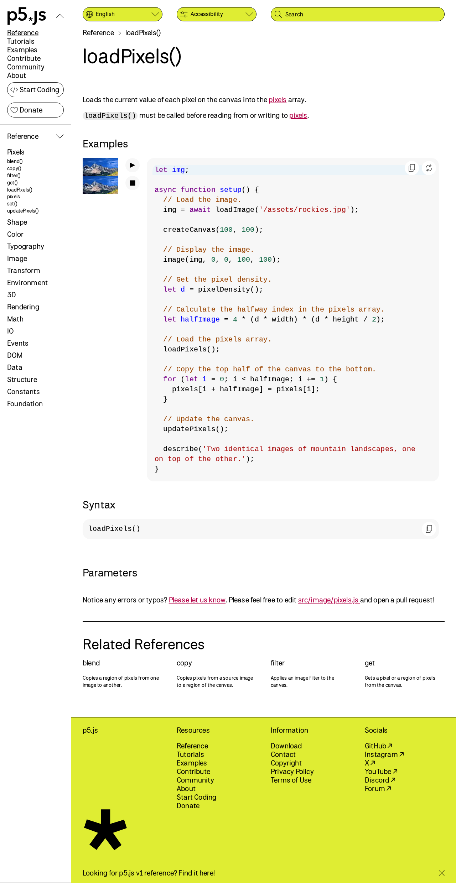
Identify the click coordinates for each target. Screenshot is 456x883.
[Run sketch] (132, 165)
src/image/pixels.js (329, 600)
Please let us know (197, 600)
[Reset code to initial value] (429, 168)
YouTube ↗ (381, 771)
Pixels (16, 152)
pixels (13, 196)
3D (11, 295)
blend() (14, 161)
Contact (283, 754)
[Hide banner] (442, 873)
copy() (14, 168)
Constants (23, 391)
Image (17, 258)
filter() (14, 175)
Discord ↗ (380, 780)
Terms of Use (291, 780)
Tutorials (21, 41)
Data (14, 367)
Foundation (25, 403)
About (16, 75)
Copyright (286, 763)
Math (15, 319)
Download (286, 746)
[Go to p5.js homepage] (26, 16)
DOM (15, 355)
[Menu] (60, 16)
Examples (22, 50)
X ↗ (370, 763)
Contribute (24, 58)
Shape (17, 222)
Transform (23, 270)
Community (26, 67)
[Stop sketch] (132, 183)
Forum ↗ (378, 788)
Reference (22, 32)
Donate (31, 110)
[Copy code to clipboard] (412, 168)
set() (12, 203)
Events (17, 343)
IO (10, 331)
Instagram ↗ (384, 754)
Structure (22, 379)
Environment (27, 282)
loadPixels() (19, 190)
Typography (25, 246)
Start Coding (39, 89)
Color (15, 234)
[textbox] (292, 320)
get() (12, 182)
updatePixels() (22, 211)
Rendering (23, 307)
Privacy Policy (292, 771)
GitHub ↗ (378, 746)
